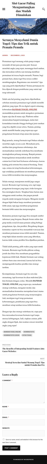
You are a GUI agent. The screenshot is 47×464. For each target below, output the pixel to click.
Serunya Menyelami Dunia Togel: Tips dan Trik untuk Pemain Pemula (20, 43)
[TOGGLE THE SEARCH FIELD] (43, 9)
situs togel (27, 335)
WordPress (29, 459)
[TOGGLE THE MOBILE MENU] (3, 9)
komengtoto (29, 331)
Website (6, 428)
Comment (7, 380)
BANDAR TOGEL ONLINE (24, 109)
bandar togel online (12, 331)
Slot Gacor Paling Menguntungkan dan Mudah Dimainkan (23, 9)
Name (5, 407)
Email (5, 417)
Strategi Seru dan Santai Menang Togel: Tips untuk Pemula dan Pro (25, 363)
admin (5, 55)
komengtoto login (11, 335)
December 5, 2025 (18, 55)
